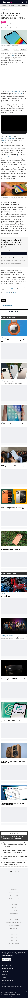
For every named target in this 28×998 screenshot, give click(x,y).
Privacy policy (5, 971)
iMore (14, 292)
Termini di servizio (16, 257)
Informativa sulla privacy (14, 259)
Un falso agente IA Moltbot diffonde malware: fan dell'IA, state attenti (13, 837)
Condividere (6, 49)
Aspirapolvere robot (23, 5)
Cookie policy (5, 974)
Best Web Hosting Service (14, 881)
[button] (2, 2)
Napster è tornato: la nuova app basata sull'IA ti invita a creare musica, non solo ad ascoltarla (14, 844)
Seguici (17, 49)
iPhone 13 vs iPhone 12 (9, 138)
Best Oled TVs (14, 910)
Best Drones (14, 940)
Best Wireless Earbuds (14, 925)
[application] (14, 123)
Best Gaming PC (14, 895)
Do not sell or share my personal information (12, 986)
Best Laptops (14, 889)
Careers (3, 983)
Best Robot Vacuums (14, 943)
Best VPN (14, 875)
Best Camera (14, 934)
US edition (11, 994)
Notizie (3, 21)
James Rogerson (6, 23)
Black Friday (11, 5)
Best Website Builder (14, 884)
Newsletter (24, 49)
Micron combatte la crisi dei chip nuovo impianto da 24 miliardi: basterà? (14, 851)
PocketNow (6, 292)
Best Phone (14, 904)
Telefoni (3, 9)
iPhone (7, 9)
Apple (12, 55)
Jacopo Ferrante (14, 23)
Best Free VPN (14, 878)
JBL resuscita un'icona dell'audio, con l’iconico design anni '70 (14, 863)
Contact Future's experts (7, 968)
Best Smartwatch (14, 913)
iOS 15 (4, 140)
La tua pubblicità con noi (7, 980)
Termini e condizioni (6, 965)
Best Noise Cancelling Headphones (14, 922)
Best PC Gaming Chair (14, 898)
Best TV (14, 907)
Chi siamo (4, 977)
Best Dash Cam (14, 937)
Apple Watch (11, 223)
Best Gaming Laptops (14, 892)
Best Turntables (14, 919)
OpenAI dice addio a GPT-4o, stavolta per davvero (15, 857)
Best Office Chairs (14, 928)
